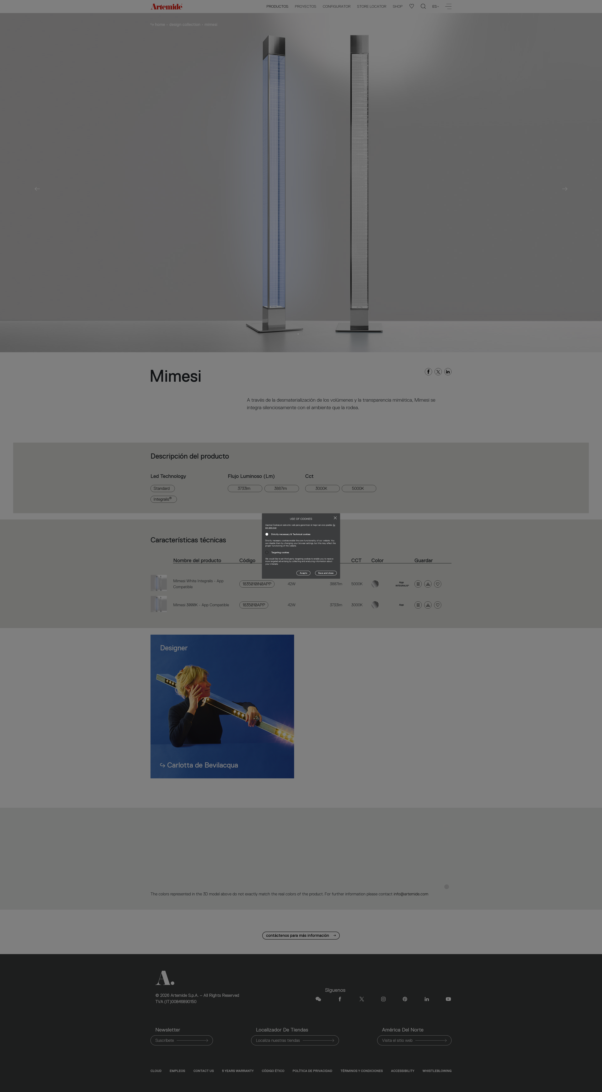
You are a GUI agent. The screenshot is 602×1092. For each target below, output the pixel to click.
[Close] (335, 517)
